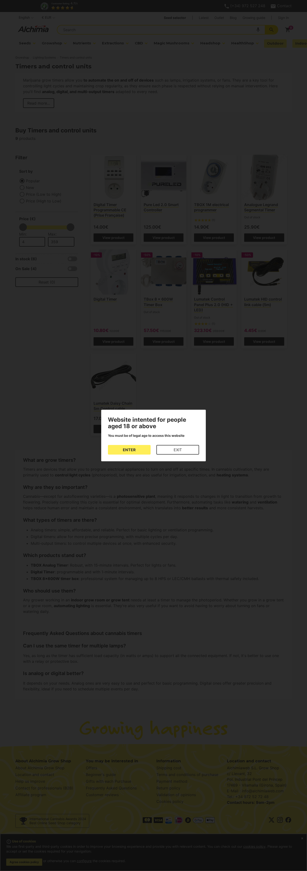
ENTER (129, 449)
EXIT (178, 449)
